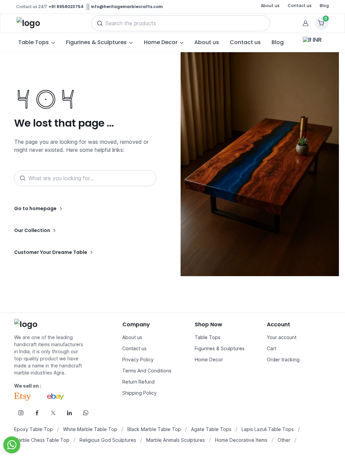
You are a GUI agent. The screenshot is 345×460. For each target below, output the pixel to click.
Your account (281, 337)
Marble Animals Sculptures (175, 440)
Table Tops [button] (33, 42)
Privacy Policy (138, 359)
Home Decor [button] (161, 42)
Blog (324, 5)
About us (270, 5)
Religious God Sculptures (108, 440)
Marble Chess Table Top (41, 440)
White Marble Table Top (90, 429)
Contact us (300, 5)
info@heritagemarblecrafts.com (127, 6)
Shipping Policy (139, 393)
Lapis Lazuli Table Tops (268, 429)
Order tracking (283, 359)
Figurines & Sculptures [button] (96, 42)
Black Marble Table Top (154, 429)
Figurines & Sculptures (220, 348)
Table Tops (207, 337)
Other (284, 440)
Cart (271, 348)
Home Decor (209, 359)
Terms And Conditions (146, 370)
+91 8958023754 (66, 6)
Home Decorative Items (241, 440)
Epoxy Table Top (33, 429)
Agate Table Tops (211, 429)
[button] (100, 23)
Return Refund (138, 382)
